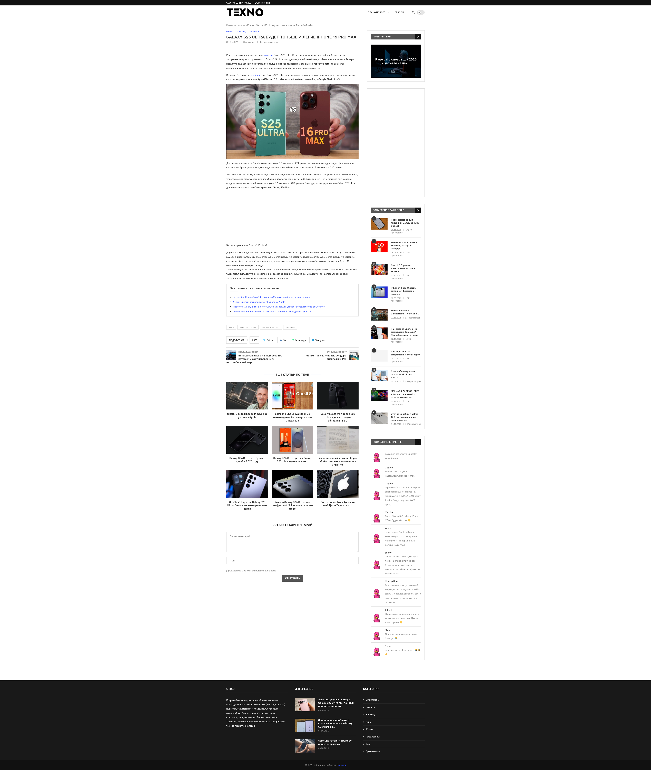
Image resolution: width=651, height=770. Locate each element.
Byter (388, 646)
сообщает (256, 75)
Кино (368, 744)
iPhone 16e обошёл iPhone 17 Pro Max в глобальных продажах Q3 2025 (272, 311)
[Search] (413, 12)
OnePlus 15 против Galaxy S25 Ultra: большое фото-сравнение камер (247, 505)
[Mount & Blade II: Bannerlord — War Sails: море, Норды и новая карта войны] (379, 315)
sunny (388, 528)
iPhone (250, 25)
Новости (241, 25)
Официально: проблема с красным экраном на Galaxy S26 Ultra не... (335, 723)
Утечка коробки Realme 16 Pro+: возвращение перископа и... (404, 417)
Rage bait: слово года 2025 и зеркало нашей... (396, 61)
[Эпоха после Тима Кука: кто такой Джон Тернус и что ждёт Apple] (338, 484)
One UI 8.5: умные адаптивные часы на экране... (403, 268)
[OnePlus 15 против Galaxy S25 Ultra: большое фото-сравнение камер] (247, 484)
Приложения (373, 751)
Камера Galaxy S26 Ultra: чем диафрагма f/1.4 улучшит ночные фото (292, 505)
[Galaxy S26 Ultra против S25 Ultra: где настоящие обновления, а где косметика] (338, 395)
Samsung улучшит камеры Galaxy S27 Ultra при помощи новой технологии (336, 703)
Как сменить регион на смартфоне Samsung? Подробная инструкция (404, 332)
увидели (269, 55)
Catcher (389, 512)
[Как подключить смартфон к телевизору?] (379, 356)
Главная (230, 25)
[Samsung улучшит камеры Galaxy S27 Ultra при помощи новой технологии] (305, 704)
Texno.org (341, 764)
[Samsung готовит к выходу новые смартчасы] (305, 746)
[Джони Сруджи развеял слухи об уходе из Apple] (247, 395)
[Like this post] (255, 340)
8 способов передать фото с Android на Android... (403, 374)
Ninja (387, 630)
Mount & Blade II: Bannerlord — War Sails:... (405, 312)
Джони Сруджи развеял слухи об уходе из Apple (259, 301)
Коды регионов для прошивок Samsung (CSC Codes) (405, 223)
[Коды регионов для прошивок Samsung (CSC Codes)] (379, 224)
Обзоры (399, 12)
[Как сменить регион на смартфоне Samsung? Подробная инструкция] (379, 333)
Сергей (389, 467)
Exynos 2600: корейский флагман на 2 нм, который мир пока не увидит (271, 296)
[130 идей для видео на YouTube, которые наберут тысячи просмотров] (379, 246)
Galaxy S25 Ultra (248, 327)
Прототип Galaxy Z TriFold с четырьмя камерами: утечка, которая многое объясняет (279, 306)
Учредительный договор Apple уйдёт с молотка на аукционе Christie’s (338, 461)
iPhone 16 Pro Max (271, 327)
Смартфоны (372, 699)
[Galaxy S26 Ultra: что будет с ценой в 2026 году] (247, 440)
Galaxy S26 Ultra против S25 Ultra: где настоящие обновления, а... (337, 417)
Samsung (290, 327)
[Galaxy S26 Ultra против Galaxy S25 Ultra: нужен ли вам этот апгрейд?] (292, 440)
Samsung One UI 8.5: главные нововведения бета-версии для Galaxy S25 (292, 417)
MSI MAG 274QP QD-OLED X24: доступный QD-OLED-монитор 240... (405, 394)
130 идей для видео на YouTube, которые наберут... (404, 245)
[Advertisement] (292, 216)
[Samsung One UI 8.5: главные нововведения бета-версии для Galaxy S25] (292, 395)
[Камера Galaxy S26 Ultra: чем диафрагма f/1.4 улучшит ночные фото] (292, 484)
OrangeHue (391, 581)
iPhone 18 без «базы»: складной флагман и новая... (403, 291)
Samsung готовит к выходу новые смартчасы (335, 742)
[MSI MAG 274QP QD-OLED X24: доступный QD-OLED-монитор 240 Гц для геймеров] (379, 395)
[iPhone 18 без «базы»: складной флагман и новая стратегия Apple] (379, 292)
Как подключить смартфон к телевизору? (405, 353)
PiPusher (390, 610)
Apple (231, 327)
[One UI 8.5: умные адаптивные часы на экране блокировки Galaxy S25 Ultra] (379, 269)
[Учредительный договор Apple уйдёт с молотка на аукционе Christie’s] (338, 440)
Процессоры (373, 736)
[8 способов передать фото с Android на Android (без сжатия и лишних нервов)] (379, 375)
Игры (368, 721)
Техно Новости (377, 12)
